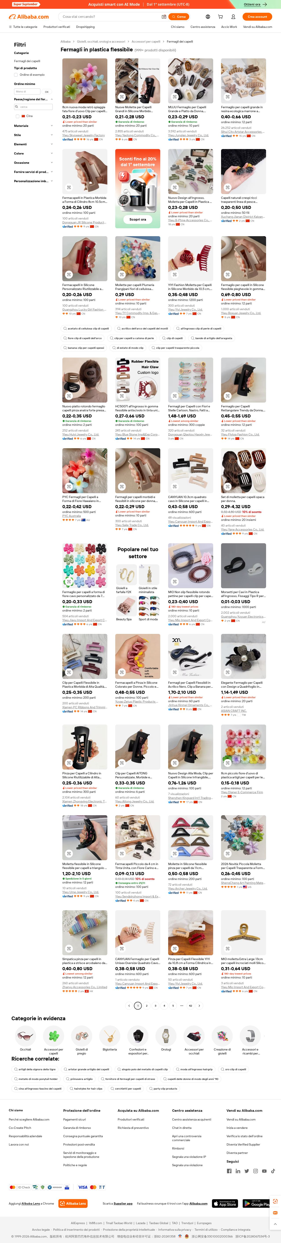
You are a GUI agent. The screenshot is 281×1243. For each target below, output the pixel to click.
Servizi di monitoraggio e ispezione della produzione (81, 1154)
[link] (275, 1201)
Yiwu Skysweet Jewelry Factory (83, 135)
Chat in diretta (181, 1128)
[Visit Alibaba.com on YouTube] (264, 1171)
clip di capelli (175, 338)
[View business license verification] (180, 1236)
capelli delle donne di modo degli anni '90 (193, 1079)
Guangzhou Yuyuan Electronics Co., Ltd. (243, 616)
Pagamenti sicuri (74, 1119)
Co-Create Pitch (20, 1128)
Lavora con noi (19, 1144)
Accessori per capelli (146, 41)
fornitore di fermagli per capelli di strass (130, 1079)
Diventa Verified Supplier (243, 1144)
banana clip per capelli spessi (86, 347)
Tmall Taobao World (119, 1223)
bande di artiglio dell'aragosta (213, 338)
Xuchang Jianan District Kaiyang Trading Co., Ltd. (243, 216)
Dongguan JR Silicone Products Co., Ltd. (84, 222)
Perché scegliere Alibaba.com (29, 1119)
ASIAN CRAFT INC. (234, 710)
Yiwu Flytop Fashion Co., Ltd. (240, 434)
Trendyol (187, 1223)
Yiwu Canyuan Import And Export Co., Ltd (190, 521)
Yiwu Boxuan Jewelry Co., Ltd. (241, 313)
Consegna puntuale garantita (83, 1136)
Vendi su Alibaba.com (241, 1119)
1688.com (95, 1223)
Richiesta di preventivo (133, 1128)
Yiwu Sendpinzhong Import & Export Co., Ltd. (137, 896)
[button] (164, 16)
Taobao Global (158, 1223)
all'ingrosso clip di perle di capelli (201, 328)
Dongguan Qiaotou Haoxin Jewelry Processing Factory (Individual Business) (190, 434)
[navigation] (33, 524)
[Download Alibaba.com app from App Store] (225, 1203)
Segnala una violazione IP (189, 1156)
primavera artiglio (81, 1079)
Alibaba (65, 41)
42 (190, 1005)
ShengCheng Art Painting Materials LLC (243, 883)
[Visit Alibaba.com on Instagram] (255, 1171)
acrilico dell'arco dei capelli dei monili (145, 328)
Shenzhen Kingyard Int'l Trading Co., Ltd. (190, 798)
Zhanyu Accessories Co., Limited (84, 987)
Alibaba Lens (31, 1203)
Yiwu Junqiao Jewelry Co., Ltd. (188, 135)
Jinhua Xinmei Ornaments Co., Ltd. (190, 705)
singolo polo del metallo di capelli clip (145, 1069)
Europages (204, 1223)
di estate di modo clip (130, 347)
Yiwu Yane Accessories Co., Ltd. (242, 529)
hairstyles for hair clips (88, 1088)
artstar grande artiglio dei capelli (88, 1069)
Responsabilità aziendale (25, 1136)
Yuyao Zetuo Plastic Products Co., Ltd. (137, 701)
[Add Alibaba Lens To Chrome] (73, 1203)
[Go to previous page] (129, 1006)
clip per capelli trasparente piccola (177, 347)
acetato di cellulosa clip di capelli (88, 328)
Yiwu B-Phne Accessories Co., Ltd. (190, 220)
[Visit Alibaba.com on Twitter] (246, 1171)
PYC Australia (71, 516)
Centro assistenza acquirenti (191, 1119)
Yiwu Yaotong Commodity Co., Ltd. (137, 135)
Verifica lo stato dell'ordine (245, 1136)
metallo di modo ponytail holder (38, 1079)
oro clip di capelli (235, 1069)
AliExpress (78, 1223)
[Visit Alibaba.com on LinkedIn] (238, 1171)
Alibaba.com (198, 1203)
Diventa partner (237, 1153)
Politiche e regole (75, 1165)
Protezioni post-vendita (79, 1144)
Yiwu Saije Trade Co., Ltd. (132, 525)
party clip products (165, 1088)
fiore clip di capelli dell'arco (85, 338)
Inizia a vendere (237, 1128)
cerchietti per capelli (128, 1088)
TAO (175, 1223)
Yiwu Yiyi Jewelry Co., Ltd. (185, 309)
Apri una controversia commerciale (186, 1138)
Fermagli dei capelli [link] (180, 41)
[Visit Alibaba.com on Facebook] (229, 1171)
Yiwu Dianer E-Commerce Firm (242, 792)
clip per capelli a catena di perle (134, 338)
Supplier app (123, 1203)
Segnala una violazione (187, 1165)
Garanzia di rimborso (77, 1128)
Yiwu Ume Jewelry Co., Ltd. (80, 892)
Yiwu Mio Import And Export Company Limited (190, 620)
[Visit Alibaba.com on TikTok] (273, 1171)
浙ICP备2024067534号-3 (252, 1236)
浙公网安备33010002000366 (212, 1236)
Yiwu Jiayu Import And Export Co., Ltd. (84, 620)
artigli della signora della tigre (37, 1069)
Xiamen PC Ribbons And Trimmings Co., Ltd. (84, 707)
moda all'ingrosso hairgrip (196, 1069)
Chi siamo (16, 1110)
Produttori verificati (131, 1119)
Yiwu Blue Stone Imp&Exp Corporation (137, 434)
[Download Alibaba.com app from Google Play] (257, 1203)
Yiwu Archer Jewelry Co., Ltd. (187, 888)
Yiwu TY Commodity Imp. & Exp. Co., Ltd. (137, 313)
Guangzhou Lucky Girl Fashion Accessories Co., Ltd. (84, 309)
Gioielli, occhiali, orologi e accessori (101, 41)
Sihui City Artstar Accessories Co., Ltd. (243, 131)
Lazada (140, 1223)
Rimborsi (178, 1148)
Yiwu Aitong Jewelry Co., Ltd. (134, 801)
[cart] (221, 17)
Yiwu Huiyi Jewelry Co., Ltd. (80, 434)
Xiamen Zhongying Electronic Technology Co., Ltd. (84, 801)
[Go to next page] (199, 1006)
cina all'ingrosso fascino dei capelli (40, 1088)
